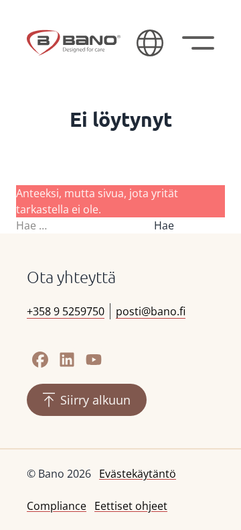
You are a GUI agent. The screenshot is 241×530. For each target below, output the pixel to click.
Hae (164, 225)
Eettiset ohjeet (130, 505)
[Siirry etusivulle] (73, 42)
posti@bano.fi (150, 311)
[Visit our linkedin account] (67, 359)
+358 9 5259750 (65, 311)
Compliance (56, 505)
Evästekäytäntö (137, 473)
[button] (150, 43)
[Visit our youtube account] (93, 359)
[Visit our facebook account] (40, 359)
